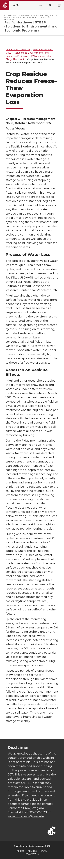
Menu (59, 5)
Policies (32, 851)
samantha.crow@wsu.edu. (26, 816)
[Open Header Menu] (40, 5)
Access (20, 851)
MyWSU (43, 851)
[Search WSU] (50, 5)
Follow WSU (32, 854)
